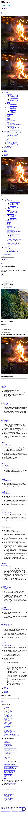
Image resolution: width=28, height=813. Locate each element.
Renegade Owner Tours (9, 734)
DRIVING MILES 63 (6, 404)
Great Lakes (6, 756)
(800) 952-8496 (6, 5)
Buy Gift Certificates (8, 796)
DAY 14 (3, 491)
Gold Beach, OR (5, 479)
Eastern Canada (7, 742)
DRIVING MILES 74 (6, 493)
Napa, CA (3, 526)
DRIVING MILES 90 (6, 466)
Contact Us (6, 792)
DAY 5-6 (3, 419)
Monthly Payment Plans (9, 767)
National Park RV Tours (9, 716)
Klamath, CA (4, 492)
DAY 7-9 (3, 442)
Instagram (6, 152)
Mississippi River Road (9, 752)
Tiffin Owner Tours (8, 732)
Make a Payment (7, 795)
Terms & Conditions (8, 772)
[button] (24, 809)
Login (2, 12)
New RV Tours (7, 710)
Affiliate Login (7, 799)
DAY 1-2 (3, 385)
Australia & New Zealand (10, 748)
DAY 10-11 (3, 464)
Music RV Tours (7, 723)
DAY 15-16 (3, 509)
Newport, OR (4, 444)
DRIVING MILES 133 (6, 512)
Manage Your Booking (9, 794)
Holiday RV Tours (8, 719)
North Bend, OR (5, 465)
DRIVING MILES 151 (6, 421)
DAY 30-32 (3, 607)
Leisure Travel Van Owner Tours (11, 735)
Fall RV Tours (7, 714)
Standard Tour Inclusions (9, 764)
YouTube (6, 688)
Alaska (5, 741)
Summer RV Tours (8, 711)
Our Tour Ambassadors (9, 770)
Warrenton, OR (4, 403)
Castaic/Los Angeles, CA (7, 624)
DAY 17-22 (3, 525)
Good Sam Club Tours (9, 728)
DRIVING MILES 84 (6, 645)
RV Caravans (7, 707)
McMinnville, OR (5, 420)
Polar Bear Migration (9, 758)
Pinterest (6, 154)
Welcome (3, 387)
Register (5, 8)
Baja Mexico (7, 746)
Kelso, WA (3, 386)
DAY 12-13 (3, 478)
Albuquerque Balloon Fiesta (10, 750)
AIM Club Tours (7, 730)
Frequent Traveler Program (10, 768)
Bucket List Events (8, 726)
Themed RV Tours (8, 718)
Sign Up (3, 701)
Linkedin (6, 151)
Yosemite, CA (4, 565)
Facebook (6, 150)
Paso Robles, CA (5, 608)
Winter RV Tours (8, 712)
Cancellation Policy (8, 774)
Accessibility (15, 811)
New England (7, 757)
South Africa (7, 749)
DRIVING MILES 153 (6, 588)
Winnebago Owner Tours (10, 731)
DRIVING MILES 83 (6, 480)
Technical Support (8, 800)
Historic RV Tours (8, 724)
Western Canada (7, 744)
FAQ (5, 778)
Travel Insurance (7, 775)
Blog (5, 776)
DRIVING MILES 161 (6, 527)
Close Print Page (4, 275)
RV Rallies (6, 708)
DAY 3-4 (3, 402)
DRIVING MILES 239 (6, 566)
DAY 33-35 (3, 623)
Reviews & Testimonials (9, 771)
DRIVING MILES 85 (6, 445)
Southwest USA (7, 753)
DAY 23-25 (3, 563)
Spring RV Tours (8, 715)
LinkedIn (6, 692)
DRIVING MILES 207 (6, 625)
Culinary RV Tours (8, 720)
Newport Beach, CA (5, 644)
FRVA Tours (7, 727)
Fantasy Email (11, 784)
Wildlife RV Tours (8, 722)
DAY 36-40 (3, 642)
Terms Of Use (9, 808)
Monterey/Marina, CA (6, 587)
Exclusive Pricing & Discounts (11, 766)
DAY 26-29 (3, 586)
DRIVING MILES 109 (6, 609)
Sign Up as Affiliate (8, 798)
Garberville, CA (4, 511)
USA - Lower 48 (8, 745)
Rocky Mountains (8, 754)
